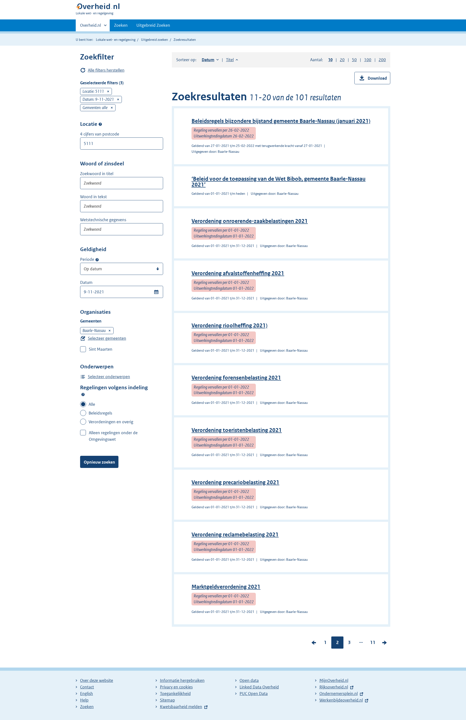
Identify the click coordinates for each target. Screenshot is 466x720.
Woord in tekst (93, 197)
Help (84, 700)
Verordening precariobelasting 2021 (235, 482)
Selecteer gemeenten (107, 338)
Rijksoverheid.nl (333, 687)
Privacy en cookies (176, 687)
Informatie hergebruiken (182, 680)
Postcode (100, 124)
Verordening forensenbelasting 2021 (236, 377)
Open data (249, 680)
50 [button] (354, 59)
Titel (232, 59)
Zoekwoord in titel (96, 173)
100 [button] (367, 59)
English (86, 693)
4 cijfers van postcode (99, 134)
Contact (87, 687)
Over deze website (96, 680)
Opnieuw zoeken (99, 462)
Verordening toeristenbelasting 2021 (236, 430)
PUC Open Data (254, 693)
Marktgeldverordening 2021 (225, 587)
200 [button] (382, 59)
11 (372, 643)
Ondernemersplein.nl (338, 693)
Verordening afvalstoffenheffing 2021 (237, 273)
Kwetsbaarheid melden (181, 706)
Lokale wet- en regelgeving (115, 39)
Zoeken (121, 25)
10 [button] (330, 59)
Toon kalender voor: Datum (156, 291)
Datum (86, 282)
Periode (87, 259)
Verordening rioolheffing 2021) (229, 325)
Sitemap (167, 700)
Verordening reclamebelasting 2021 (235, 534)
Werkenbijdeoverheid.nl (341, 700)
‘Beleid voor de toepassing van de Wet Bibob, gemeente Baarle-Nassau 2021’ (278, 182)
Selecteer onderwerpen (109, 376)
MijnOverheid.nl (333, 680)
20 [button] (342, 59)
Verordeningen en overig (111, 421)
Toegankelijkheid (175, 693)
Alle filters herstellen (106, 70)
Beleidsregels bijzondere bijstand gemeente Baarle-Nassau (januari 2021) (280, 121)
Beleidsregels (100, 413)
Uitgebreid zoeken (154, 39)
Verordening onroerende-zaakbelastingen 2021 (249, 221)
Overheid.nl (90, 27)
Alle (92, 404)
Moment (97, 259)
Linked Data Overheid (259, 687)
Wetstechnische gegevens (103, 220)
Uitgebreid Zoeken (153, 25)
